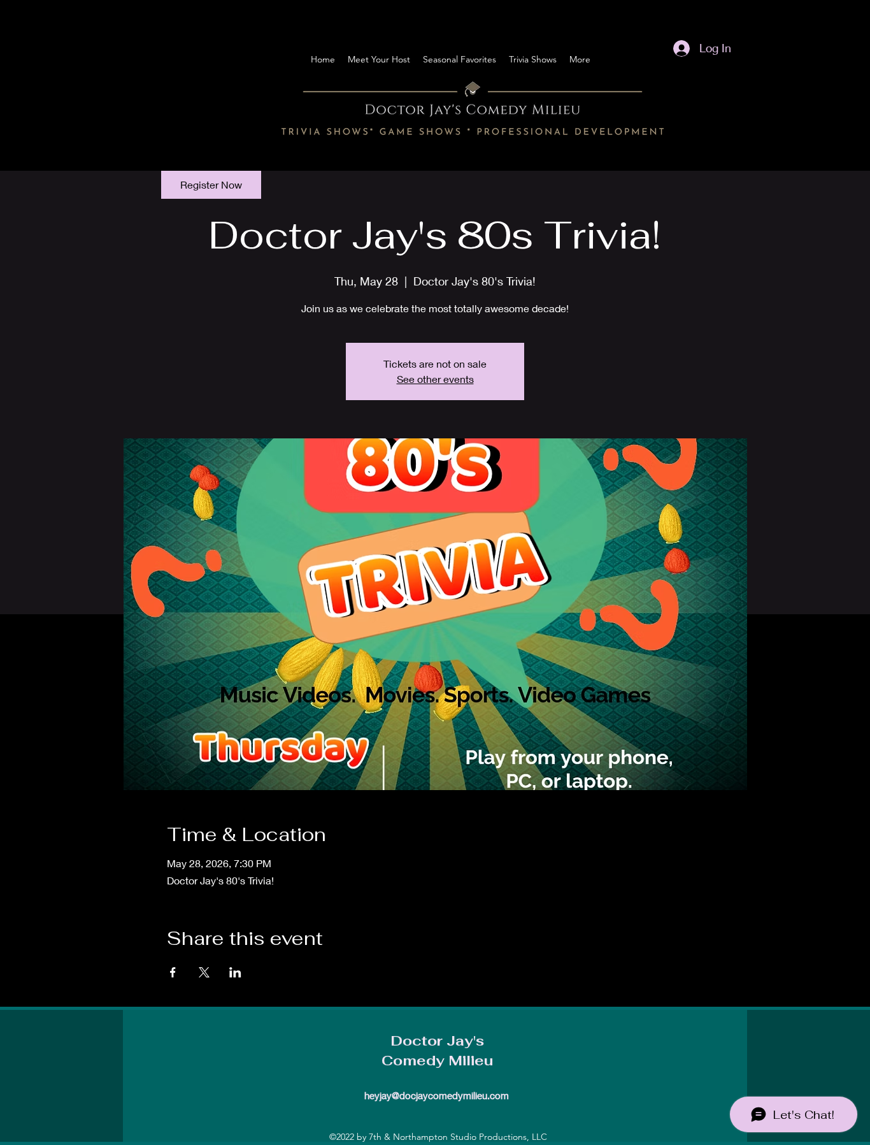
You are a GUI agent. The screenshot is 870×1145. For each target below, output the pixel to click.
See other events (435, 379)
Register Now (211, 184)
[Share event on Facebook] (173, 972)
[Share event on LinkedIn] (235, 972)
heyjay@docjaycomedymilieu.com (436, 1095)
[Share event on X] (204, 972)
